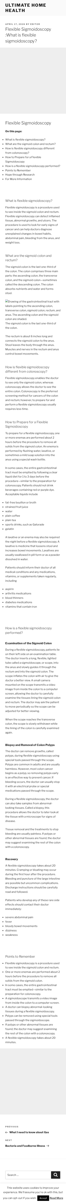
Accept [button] (43, 1198)
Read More (56, 1198)
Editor (35, 24)
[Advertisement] (33, 81)
